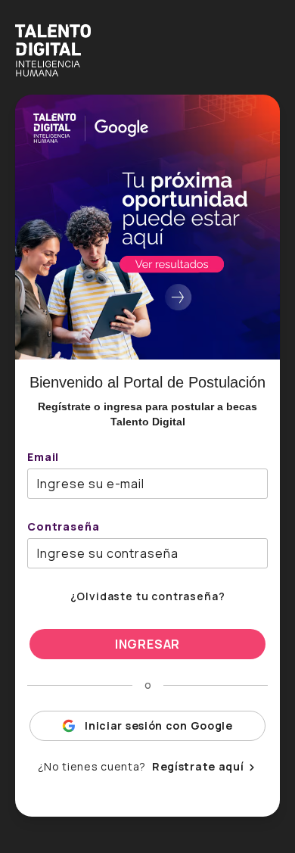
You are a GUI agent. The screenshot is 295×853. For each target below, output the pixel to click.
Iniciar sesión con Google (159, 725)
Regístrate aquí (198, 766)
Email (43, 457)
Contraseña (63, 526)
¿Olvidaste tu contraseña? (147, 596)
